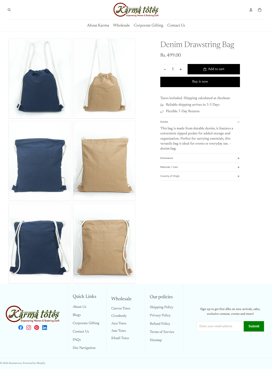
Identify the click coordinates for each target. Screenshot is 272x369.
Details (164, 121)
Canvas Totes (120, 308)
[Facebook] (20, 327)
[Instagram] (28, 327)
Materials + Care (169, 167)
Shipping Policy (161, 307)
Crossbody (119, 316)
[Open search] (9, 9)
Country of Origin (170, 176)
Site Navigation (84, 348)
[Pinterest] (36, 327)
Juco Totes (118, 323)
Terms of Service (162, 332)
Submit (254, 326)
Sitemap (156, 340)
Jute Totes (118, 331)
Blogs (77, 315)
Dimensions (166, 158)
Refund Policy (160, 324)
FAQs (77, 340)
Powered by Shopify (34, 363)
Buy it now (200, 82)
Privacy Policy (160, 315)
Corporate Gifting (86, 323)
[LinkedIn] (44, 327)
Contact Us (81, 332)
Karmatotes (15, 363)
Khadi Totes (120, 338)
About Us (79, 307)
